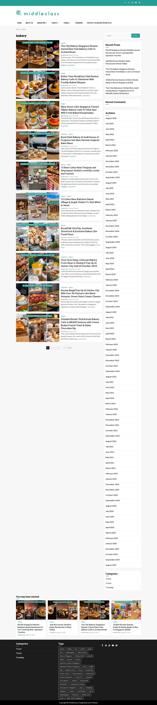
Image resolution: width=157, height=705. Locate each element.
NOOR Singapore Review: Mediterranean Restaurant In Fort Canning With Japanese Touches (123, 53)
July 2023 (109, 317)
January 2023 (111, 350)
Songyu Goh (64, 176)
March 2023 (111, 339)
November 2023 (112, 296)
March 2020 (111, 533)
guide (91, 666)
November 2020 (112, 490)
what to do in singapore (74, 698)
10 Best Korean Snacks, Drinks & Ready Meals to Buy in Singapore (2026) (122, 81)
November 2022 (112, 360)
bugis (90, 649)
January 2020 (111, 543)
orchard (74, 680)
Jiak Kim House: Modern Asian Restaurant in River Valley (118, 62)
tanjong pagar (64, 695)
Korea (80, 670)
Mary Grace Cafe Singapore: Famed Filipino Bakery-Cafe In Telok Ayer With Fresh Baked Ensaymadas (37, 115)
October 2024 (112, 237)
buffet (83, 649)
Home (19, 23)
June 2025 (110, 193)
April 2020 (110, 527)
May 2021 (110, 457)
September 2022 (113, 371)
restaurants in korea (77, 684)
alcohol (62, 649)
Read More (71, 65)
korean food (90, 673)
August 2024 (111, 247)
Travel (66, 23)
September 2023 (113, 306)
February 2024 (112, 280)
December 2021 (112, 420)
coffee (62, 659)
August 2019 (111, 565)
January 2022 (111, 414)
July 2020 (109, 511)
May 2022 (110, 393)
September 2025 (113, 177)
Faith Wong (64, 331)
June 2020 (110, 517)
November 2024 (112, 231)
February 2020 (112, 538)
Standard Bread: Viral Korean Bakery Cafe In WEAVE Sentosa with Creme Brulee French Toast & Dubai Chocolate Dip (37, 328)
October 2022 (112, 366)
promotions (63, 684)
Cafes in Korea (82, 652)
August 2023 (111, 312)
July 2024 (109, 253)
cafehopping (70, 652)
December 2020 (112, 484)
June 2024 (110, 258)
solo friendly (81, 691)
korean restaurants (66, 677)
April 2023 (110, 333)
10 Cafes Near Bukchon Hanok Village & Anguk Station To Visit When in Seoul (37, 206)
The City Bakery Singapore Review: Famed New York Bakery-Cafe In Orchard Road (37, 54)
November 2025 (112, 166)
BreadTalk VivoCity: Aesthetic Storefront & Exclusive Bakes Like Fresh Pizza (37, 237)
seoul (81, 687)
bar (76, 649)
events (78, 659)
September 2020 (113, 500)
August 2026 (111, 118)
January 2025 (111, 220)
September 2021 (113, 436)
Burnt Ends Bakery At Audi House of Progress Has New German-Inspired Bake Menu (37, 145)
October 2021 (112, 430)
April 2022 (110, 398)
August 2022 (111, 377)
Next (70, 348)
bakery (69, 649)
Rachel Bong (64, 55)
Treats (54, 23)
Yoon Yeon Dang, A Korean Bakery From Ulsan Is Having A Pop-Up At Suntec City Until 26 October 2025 (37, 267)
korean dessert (78, 673)
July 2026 (109, 123)
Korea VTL (79, 677)
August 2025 (111, 183)
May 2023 (110, 328)
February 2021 (112, 473)
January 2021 (111, 479)
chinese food (79, 656)
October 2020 (112, 495)
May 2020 (110, 522)
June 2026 (110, 129)
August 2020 (111, 506)
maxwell (88, 677)
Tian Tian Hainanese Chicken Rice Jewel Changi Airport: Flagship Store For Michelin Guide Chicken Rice (122, 90)
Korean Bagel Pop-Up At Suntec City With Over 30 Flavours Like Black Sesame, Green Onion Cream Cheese (37, 297)
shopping (89, 687)
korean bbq (89, 670)
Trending (79, 23)
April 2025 (110, 204)
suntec (91, 691)
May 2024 (110, 263)
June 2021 (110, 452)
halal (61, 670)
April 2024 (110, 269)
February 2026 (112, 150)
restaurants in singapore (68, 687)
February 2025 (112, 215)
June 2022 (110, 387)
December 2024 (112, 226)
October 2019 (112, 554)
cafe (61, 652)
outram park (84, 680)
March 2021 (111, 468)
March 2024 (111, 274)
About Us (29, 23)
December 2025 (112, 161)
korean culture (64, 673)
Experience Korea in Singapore (70, 666)
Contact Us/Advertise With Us (99, 23)
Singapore (41, 23)
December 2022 (112, 355)
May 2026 (110, 134)
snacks (71, 691)
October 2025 (112, 172)
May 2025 (110, 199)
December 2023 (112, 290)
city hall (89, 656)
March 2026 (111, 145)
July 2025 (109, 188)
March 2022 (111, 403)
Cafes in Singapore (66, 656)
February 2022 (112, 409)
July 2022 (109, 382)
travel (61, 698)
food (84, 666)
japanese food (70, 670)
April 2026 (110, 140)
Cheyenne (52, 632)
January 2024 (111, 285)
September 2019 (113, 560)
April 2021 (110, 463)
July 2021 (109, 446)
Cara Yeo (63, 237)
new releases (64, 680)
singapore (63, 691)
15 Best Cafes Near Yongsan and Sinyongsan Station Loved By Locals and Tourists (37, 176)
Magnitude (83, 703)
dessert (69, 659)
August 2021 (111, 441)
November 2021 (112, 425)
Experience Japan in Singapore (70, 663)
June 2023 (110, 323)
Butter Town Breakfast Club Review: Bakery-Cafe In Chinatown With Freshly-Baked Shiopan (37, 85)
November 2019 (112, 549)
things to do (86, 695)
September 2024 (113, 242)
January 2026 (111, 156)
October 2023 (112, 301)
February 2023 (112, 344)
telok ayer (75, 695)
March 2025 (111, 210)
